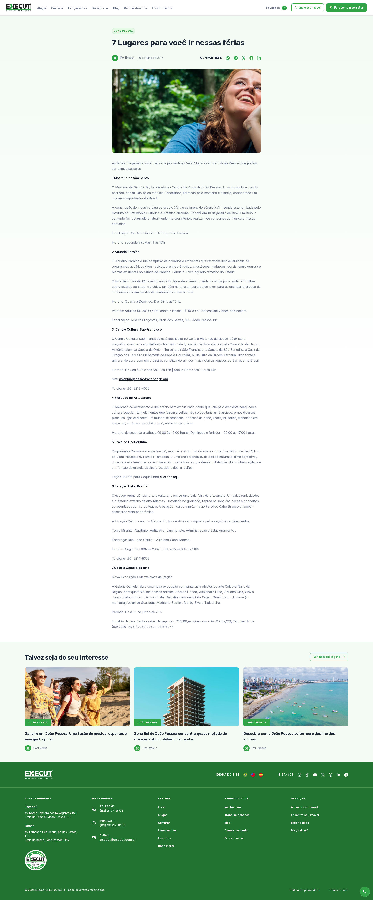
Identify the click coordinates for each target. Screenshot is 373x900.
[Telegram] (236, 58)
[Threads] (331, 775)
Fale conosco (233, 838)
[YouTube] (315, 775)
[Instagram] (300, 775)
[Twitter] (244, 58)
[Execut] (18, 7)
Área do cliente (162, 8)
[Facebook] (251, 58)
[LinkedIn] (259, 58)
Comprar (57, 8)
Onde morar (166, 846)
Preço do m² (299, 830)
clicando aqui (169, 477)
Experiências (300, 822)
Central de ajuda (135, 8)
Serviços (98, 8)
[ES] (261, 775)
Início (162, 807)
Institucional (232, 807)
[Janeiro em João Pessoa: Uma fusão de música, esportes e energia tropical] (77, 696)
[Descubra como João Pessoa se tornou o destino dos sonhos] (295, 696)
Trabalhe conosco (237, 815)
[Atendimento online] (365, 892)
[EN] (253, 775)
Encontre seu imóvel (305, 815)
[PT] (245, 775)
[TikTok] (307, 775)
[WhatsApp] (228, 58)
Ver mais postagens (326, 657)
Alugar (42, 8)
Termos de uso (338, 890)
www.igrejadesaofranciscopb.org (143, 379)
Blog (116, 8)
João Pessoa (38, 722)
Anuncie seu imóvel (308, 7)
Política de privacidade (304, 890)
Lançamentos (77, 8)
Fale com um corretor (348, 7)
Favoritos (273, 8)
